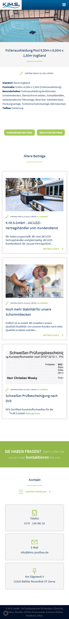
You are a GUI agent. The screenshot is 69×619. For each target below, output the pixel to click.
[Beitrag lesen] (34, 195)
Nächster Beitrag (50, 132)
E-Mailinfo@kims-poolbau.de (34, 550)
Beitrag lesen (51, 249)
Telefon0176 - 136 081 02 (34, 521)
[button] (6, 613)
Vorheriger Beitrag (19, 132)
